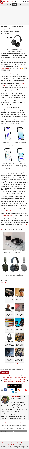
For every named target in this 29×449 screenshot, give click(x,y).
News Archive (12, 424)
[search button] (24, 1)
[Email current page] (16, 392)
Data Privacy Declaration (20, 443)
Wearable (4, 70)
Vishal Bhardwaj (5, 68)
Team (12, 443)
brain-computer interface (11, 73)
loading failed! (3, 431)
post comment (5, 372)
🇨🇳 (20, 68)
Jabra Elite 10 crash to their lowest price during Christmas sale (8, 379)
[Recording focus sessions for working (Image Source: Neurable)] (21, 134)
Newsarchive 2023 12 (20, 424)
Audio (26, 68)
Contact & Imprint (6, 443)
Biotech (8, 70)
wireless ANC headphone (7, 215)
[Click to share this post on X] (16, 389)
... (27, 4)
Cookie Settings (11, 444)
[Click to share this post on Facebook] (5, 389)
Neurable (3, 282)
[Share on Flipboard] (26, 389)
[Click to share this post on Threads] (8, 389)
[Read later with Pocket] (23, 389)
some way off (8, 210)
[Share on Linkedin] (12, 392)
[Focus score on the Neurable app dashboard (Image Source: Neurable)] (21, 155)
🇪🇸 (22, 68)
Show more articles (14, 363)
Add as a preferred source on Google (15, 386)
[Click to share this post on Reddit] (19, 389)
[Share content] (2, 390)
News (14, 4)
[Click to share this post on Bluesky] (12, 389)
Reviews (9, 4)
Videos (19, 4)
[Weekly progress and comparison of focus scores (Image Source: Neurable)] (8, 134)
